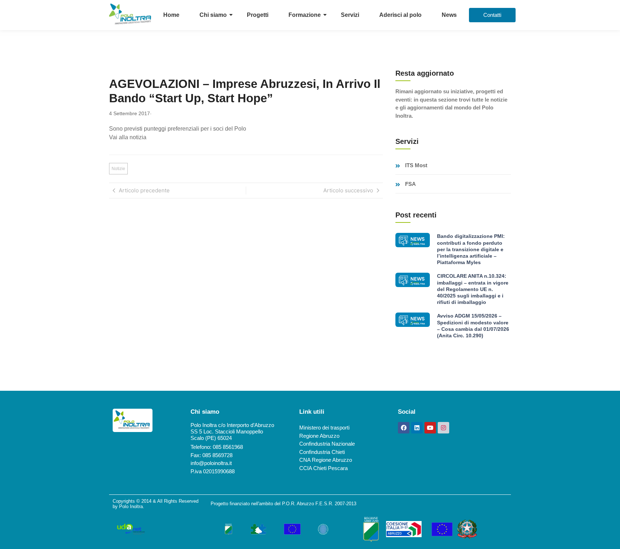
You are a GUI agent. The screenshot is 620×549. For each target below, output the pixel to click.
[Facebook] (403, 427)
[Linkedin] (417, 427)
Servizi (350, 15)
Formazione (304, 15)
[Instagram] (443, 427)
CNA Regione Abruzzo (325, 460)
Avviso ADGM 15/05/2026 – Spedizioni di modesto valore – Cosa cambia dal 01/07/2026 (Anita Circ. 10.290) (473, 325)
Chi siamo (213, 15)
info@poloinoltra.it (211, 463)
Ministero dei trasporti (324, 427)
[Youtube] (430, 427)
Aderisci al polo (400, 15)
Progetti (257, 15)
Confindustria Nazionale (327, 444)
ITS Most (416, 165)
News (449, 15)
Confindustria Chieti (322, 452)
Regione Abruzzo (319, 436)
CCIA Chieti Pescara (323, 468)
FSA (410, 184)
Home (171, 15)
